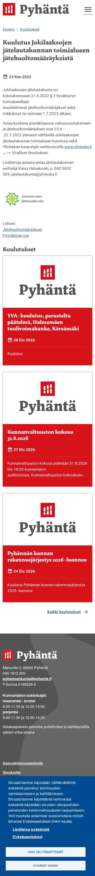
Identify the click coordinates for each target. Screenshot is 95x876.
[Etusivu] (38, 10)
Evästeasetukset (27, 836)
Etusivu (9, 29)
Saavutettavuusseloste (23, 763)
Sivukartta (12, 772)
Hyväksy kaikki (45, 865)
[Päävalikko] (88, 9)
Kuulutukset (29, 29)
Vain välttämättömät (45, 851)
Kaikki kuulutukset (64, 612)
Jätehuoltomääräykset (22, 229)
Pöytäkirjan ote (16, 235)
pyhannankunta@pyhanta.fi (27, 678)
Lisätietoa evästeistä (31, 829)
